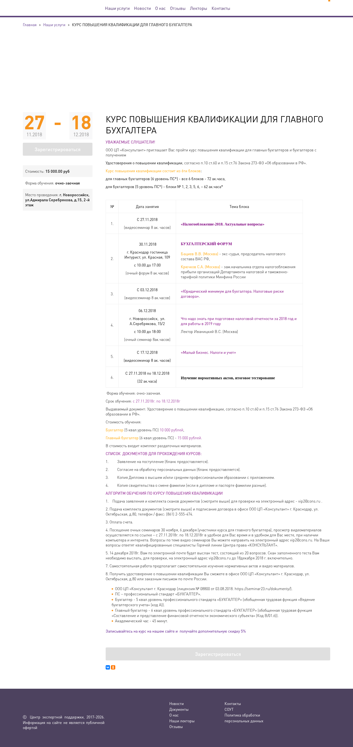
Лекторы (198, 8)
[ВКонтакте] (108, 667)
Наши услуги (117, 8)
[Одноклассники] (113, 667)
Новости (142, 8)
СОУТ (229, 709)
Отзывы (178, 8)
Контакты (221, 8)
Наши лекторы (182, 720)
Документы (179, 709)
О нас (160, 8)
